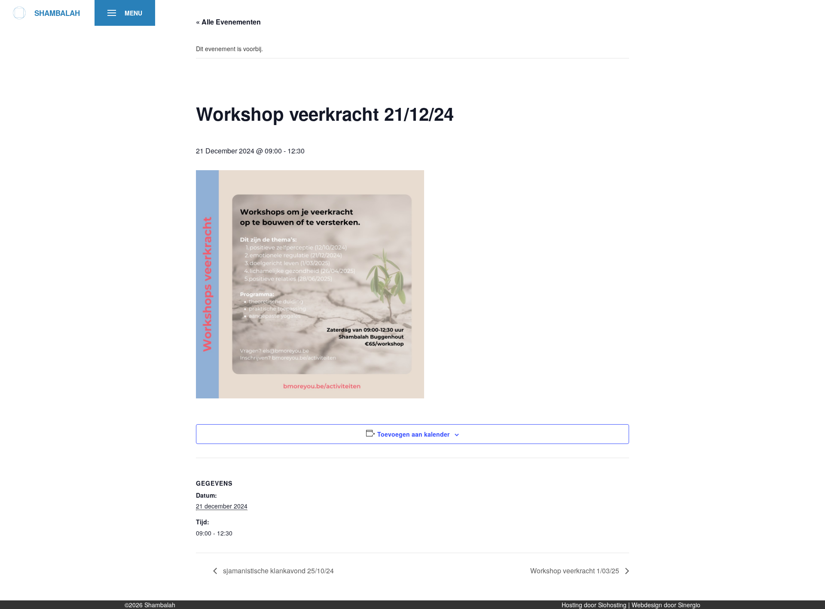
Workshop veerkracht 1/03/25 (575, 570)
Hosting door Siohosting (595, 604)
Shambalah (159, 604)
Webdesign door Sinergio (666, 604)
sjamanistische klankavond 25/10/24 (277, 570)
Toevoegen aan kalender (413, 434)
